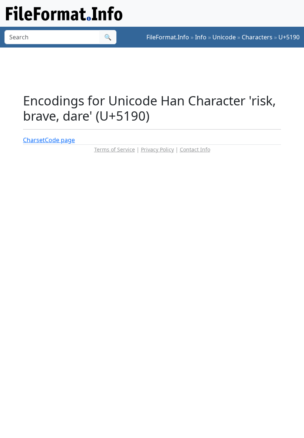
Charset (34, 140)
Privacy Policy (157, 149)
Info (200, 37)
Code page (60, 140)
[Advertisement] (158, 70)
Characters (257, 37)
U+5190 (289, 37)
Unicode (224, 37)
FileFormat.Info (167, 37)
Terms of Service (114, 149)
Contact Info (195, 149)
